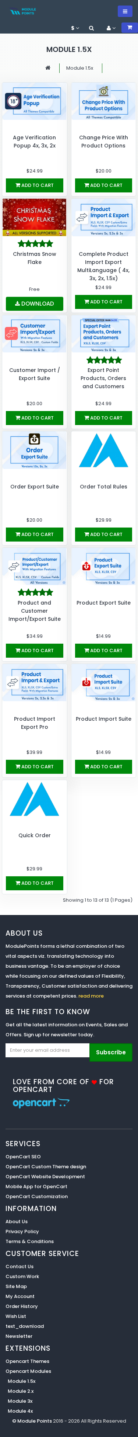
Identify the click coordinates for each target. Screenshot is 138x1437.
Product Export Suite (104, 602)
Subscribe (111, 1052)
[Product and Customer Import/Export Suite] (34, 566)
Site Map (16, 1286)
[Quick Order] (34, 798)
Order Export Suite (34, 486)
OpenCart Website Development (45, 1176)
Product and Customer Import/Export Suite (34, 611)
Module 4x (20, 1411)
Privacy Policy (22, 1231)
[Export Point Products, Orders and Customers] (103, 333)
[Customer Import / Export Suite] (34, 333)
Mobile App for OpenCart (36, 1186)
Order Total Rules (103, 486)
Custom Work (22, 1276)
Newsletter (19, 1336)
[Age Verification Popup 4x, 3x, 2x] (34, 101)
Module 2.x (20, 1391)
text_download (25, 1326)
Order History (22, 1306)
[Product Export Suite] (103, 566)
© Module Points (32, 1420)
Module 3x (20, 1401)
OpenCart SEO (23, 1156)
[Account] (91, 28)
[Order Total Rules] (103, 450)
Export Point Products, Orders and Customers (103, 378)
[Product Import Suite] (103, 682)
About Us (17, 1221)
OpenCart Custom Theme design (46, 1166)
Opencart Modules (28, 1371)
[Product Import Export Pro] (34, 682)
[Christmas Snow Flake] (34, 217)
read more (91, 995)
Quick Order (34, 835)
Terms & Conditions (30, 1241)
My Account (20, 1296)
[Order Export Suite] (34, 450)
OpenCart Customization (37, 1196)
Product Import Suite (103, 719)
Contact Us (19, 1266)
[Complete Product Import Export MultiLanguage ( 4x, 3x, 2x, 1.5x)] (103, 217)
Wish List (16, 1316)
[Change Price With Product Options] (103, 101)
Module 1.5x (79, 68)
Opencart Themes (27, 1361)
